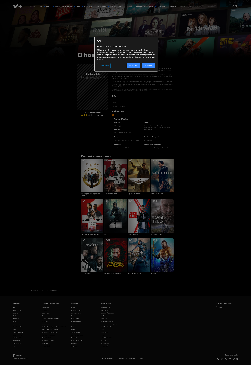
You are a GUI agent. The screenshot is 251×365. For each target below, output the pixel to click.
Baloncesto (140, 6)
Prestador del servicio (107, 358)
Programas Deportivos (48, 340)
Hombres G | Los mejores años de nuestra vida (54, 326)
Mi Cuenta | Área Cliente (107, 313)
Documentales (116, 6)
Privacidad (132, 358)
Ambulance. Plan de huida (90, 234)
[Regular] (87, 115)
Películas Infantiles (17, 326)
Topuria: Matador (75, 332)
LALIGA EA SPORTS (76, 313)
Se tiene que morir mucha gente (50, 318)
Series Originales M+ (18, 332)
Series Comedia (17, 337)
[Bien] (89, 115)
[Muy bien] (91, 115)
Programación (75, 346)
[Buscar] (233, 6)
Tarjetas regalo (105, 343)
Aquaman (154, 273)
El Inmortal (45, 321)
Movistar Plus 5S (46, 346)
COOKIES (142, 358)
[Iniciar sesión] (236, 6)
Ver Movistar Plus (105, 307)
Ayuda (220, 307)
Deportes (88, 6)
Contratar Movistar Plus (107, 321)
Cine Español (16, 313)
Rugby (151, 6)
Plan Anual (103, 335)
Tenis (78, 6)
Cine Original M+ (17, 310)
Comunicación (104, 346)
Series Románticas (17, 335)
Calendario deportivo (63, 6)
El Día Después (75, 318)
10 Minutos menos (110, 194)
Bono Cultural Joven (106, 337)
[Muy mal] (82, 115)
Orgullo (14, 346)
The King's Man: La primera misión (90, 194)
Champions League (76, 310)
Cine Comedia (16, 316)
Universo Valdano (76, 321)
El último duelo (86, 273)
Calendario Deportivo (77, 340)
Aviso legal (121, 358)
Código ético (104, 318)
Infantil (129, 6)
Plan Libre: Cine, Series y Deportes (110, 324)
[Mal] (84, 115)
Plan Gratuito (101, 6)
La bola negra (45, 310)
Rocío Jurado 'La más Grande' (50, 329)
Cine (40, 6)
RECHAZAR (133, 65)
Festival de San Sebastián (48, 335)
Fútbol (48, 6)
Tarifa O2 (103, 340)
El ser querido (45, 307)
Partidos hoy (74, 343)
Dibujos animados (46, 337)
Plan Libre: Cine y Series (107, 326)
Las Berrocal (45, 324)
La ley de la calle (157, 194)
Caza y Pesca (45, 343)
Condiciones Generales (107, 316)
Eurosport (74, 337)
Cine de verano (17, 324)
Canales (183, 6)
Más (191, 6)
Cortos (173, 6)
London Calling (133, 234)
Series (32, 6)
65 (105, 234)
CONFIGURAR (104, 65)
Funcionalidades (105, 310)
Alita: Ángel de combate (136, 273)
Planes (102, 329)
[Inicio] (17, 6)
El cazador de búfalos (158, 234)
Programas (161, 6)
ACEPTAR (148, 65)
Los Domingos (45, 313)
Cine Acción (16, 318)
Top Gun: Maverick (134, 194)
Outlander (44, 316)
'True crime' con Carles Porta (49, 332)
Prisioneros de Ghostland (113, 273)
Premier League (75, 316)
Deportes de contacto (77, 335)
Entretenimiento (17, 343)
